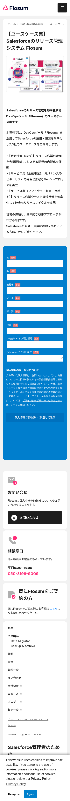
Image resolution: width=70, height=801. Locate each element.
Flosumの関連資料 (31, 24)
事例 (10, 661)
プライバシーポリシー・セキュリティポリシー (28, 719)
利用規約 (12, 725)
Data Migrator (20, 641)
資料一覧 (13, 669)
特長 (10, 628)
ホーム (12, 24)
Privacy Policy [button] (16, 784)
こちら (53, 608)
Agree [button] (30, 794)
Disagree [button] (14, 794)
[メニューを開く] (62, 7)
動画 (10, 653)
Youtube (37, 734)
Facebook (12, 734)
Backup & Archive (23, 646)
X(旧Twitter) (25, 734)
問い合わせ (14, 677)
